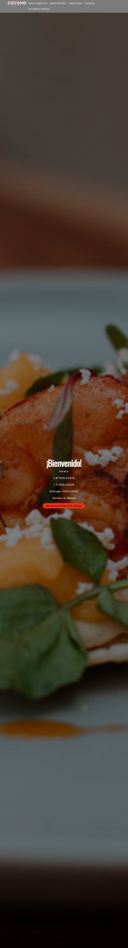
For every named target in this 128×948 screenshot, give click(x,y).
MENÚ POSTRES (58, 3)
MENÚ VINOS (75, 3)
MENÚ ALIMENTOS (37, 3)
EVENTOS (90, 3)
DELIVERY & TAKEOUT (39, 9)
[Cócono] (16, 4)
